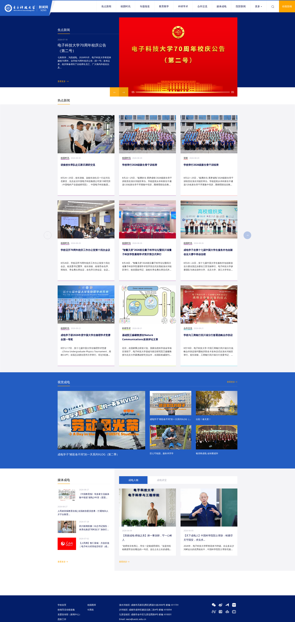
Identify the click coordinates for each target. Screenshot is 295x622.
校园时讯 (125, 6)
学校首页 (62, 604)
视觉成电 (64, 382)
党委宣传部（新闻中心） (69, 614)
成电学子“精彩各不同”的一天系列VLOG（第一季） (170, 419)
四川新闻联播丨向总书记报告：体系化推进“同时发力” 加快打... (94, 528)
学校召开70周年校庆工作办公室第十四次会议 (85, 250)
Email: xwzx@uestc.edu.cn (132, 619)
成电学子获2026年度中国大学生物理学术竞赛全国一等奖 (85, 337)
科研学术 (183, 6)
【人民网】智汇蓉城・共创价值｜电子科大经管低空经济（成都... (94, 544)
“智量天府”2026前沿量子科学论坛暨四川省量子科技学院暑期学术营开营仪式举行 (147, 252)
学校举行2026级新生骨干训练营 (139, 164)
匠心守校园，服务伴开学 (161, 453)
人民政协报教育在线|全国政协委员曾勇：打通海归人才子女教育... (83, 512)
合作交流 (202, 6)
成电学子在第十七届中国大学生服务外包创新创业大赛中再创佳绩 (208, 252)
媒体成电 (221, 6)
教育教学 (164, 6)
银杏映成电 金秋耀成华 (207, 453)
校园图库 (91, 604)
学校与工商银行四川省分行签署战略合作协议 (208, 335)
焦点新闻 (106, 6)
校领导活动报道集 (66, 609)
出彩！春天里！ (203, 419)
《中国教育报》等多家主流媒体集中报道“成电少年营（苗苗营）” (94, 496)
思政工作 (62, 619)
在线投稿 (287, 6)
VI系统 (90, 609)
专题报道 (145, 6)
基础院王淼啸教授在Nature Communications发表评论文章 (140, 337)
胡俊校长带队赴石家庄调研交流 (78, 164)
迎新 (186, 157)
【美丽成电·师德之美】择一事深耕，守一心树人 (147, 537)
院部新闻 (241, 6)
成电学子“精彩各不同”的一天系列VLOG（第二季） (88, 454)
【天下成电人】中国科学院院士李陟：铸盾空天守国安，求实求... (208, 537)
